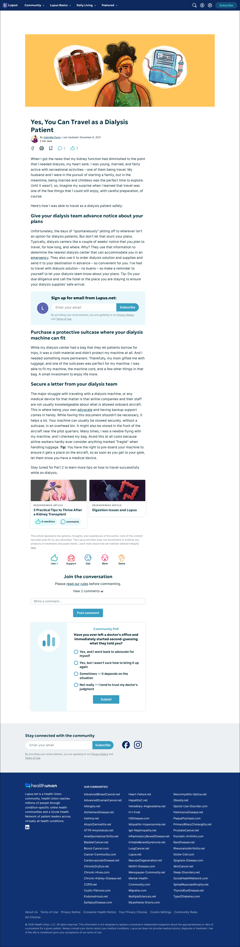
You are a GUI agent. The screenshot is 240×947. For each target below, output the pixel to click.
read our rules (77, 584)
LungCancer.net (139, 848)
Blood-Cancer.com (96, 848)
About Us (31, 912)
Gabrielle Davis (52, 137)
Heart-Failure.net (140, 794)
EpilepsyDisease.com (98, 902)
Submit (106, 699)
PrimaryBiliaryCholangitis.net (192, 824)
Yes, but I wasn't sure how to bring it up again (109, 665)
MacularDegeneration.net (145, 860)
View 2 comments (86, 591)
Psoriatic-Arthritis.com (188, 836)
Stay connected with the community (60, 735)
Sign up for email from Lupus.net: (83, 298)
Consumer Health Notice (99, 912)
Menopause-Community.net (147, 872)
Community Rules (185, 912)
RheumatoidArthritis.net (189, 848)
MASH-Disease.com (142, 866)
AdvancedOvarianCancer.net (103, 800)
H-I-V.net (134, 812)
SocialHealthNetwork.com (190, 878)
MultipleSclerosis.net (142, 896)
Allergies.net (92, 806)
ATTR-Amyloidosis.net (98, 830)
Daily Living (85, 5)
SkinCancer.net (183, 866)
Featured (108, 5)
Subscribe (127, 307)
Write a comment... (48, 601)
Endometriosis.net (96, 896)
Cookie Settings (160, 912)
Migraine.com (138, 890)
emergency (39, 258)
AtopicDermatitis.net (97, 824)
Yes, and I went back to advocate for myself (107, 654)
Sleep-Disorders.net (186, 872)
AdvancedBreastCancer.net (102, 794)
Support (70, 559)
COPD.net (90, 884)
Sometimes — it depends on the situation (104, 676)
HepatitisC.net (138, 800)
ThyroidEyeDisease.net (188, 890)
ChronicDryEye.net (96, 866)
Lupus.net (135, 854)
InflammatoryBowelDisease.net (149, 836)
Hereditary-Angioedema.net (147, 806)
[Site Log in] (210, 5)
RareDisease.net (184, 842)
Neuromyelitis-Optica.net (190, 794)
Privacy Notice (125, 314)
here (33, 547)
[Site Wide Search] (194, 5)
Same (120, 559)
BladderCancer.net (96, 842)
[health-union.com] (41, 786)
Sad (85, 559)
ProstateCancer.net (186, 830)
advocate (84, 410)
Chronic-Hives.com (96, 872)
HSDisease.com (139, 818)
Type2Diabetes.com (186, 896)
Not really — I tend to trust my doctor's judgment (109, 687)
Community (33, 5)
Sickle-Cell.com (183, 854)
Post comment (88, 613)
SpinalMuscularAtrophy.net (191, 884)
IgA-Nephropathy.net (142, 830)
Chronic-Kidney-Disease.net (102, 878)
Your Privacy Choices (133, 912)
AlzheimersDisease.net (99, 812)
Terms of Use (63, 318)
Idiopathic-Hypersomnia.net (147, 824)
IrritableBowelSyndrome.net (147, 842)
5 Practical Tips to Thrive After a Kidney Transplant (58, 512)
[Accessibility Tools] (202, 5)
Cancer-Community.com (100, 854)
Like (52, 559)
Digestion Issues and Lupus (114, 510)
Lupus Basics (59, 5)
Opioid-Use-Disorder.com (190, 806)
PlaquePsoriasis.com (187, 818)
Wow (103, 559)
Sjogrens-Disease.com (188, 860)
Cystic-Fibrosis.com (97, 890)
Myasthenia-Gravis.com (144, 902)
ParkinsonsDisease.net (188, 812)
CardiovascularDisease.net (101, 860)
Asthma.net (91, 818)
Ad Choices (32, 917)
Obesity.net (180, 800)
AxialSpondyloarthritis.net (101, 836)
